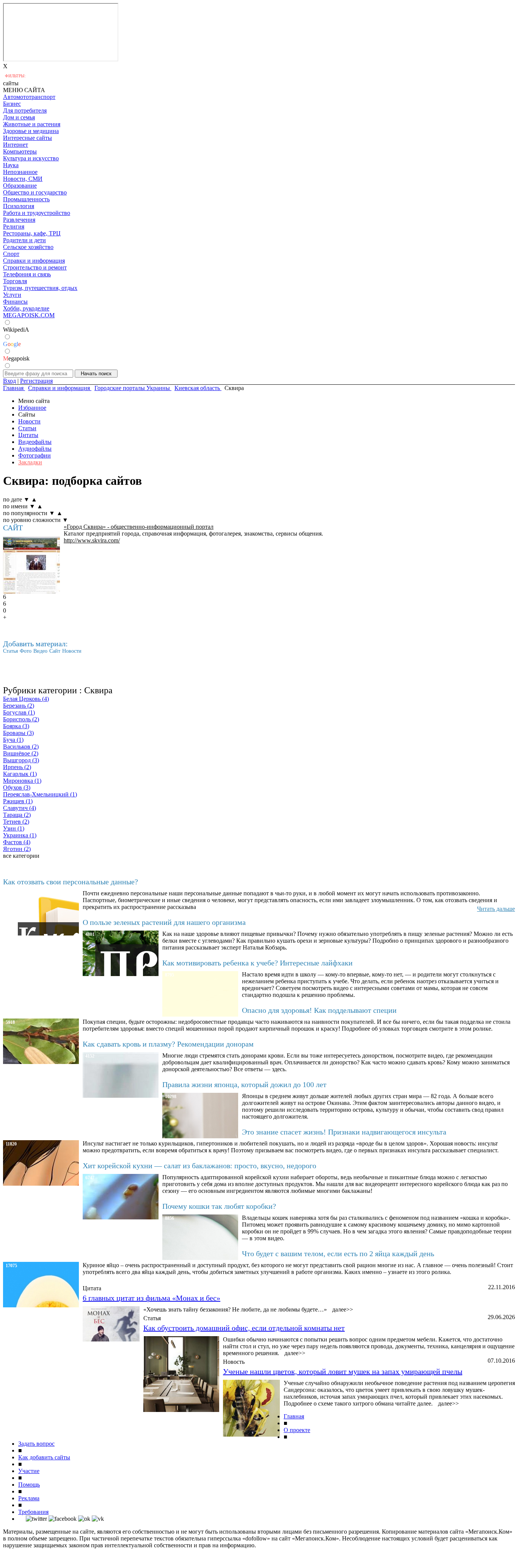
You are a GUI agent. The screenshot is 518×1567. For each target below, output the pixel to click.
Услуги (12, 294)
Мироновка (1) (22, 780)
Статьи (27, 428)
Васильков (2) (21, 746)
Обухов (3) (16, 787)
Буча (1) (13, 739)
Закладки (30, 462)
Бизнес (12, 103)
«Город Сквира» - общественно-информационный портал (138, 526)
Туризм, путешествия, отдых (40, 288)
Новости (29, 421)
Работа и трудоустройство (36, 213)
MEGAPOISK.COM (29, 315)
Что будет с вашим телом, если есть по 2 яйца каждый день (338, 1253)
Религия (13, 226)
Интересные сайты (27, 138)
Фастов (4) (16, 842)
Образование (20, 185)
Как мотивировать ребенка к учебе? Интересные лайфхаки (257, 963)
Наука (11, 165)
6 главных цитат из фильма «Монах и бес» (151, 1298)
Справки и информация (34, 260)
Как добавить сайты (44, 1457)
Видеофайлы (35, 442)
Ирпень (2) (17, 767)
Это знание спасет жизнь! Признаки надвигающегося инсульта (344, 1132)
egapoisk (16, 358)
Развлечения (19, 219)
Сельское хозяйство (28, 247)
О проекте (297, 1430)
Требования (33, 1512)
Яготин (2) (17, 849)
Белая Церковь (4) (26, 699)
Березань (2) (18, 705)
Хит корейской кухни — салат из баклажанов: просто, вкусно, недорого (199, 1165)
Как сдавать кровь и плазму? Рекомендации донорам (168, 1044)
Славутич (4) (19, 808)
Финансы (15, 301)
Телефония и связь (27, 274)
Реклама (28, 1498)
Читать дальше (496, 909)
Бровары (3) (18, 733)
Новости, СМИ (22, 179)
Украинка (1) (19, 835)
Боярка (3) (16, 726)
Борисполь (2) (21, 719)
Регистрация (36, 381)
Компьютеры (20, 151)
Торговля (15, 281)
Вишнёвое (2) (20, 753)
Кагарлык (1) (20, 774)
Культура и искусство (31, 158)
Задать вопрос (36, 1443)
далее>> (342, 1309)
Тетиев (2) (16, 821)
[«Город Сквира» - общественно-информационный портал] (31, 565)
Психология (18, 206)
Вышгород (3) (21, 760)
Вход (9, 381)
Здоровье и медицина (31, 131)
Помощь (29, 1484)
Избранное (32, 407)
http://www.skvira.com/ (92, 540)
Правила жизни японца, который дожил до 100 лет (244, 1084)
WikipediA (16, 329)
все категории (21, 855)
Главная (294, 1416)
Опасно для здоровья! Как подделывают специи (319, 1010)
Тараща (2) (17, 815)
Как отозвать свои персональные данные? (70, 882)
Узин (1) (13, 828)
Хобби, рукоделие (26, 308)
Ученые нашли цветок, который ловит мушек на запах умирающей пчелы (342, 1371)
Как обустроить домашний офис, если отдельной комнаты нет (244, 1328)
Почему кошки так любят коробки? (219, 1206)
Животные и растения (31, 124)
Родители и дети (24, 240)
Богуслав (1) (19, 712)
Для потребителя (25, 110)
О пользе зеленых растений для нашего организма (164, 922)
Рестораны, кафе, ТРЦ (32, 233)
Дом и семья (19, 117)
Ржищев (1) (18, 801)
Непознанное (20, 172)
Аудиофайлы (35, 448)
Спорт (11, 254)
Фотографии (34, 455)
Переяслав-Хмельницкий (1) (40, 794)
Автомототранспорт (29, 97)
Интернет (15, 144)
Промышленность (26, 199)
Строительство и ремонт (35, 267)
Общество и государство (35, 192)
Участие (28, 1471)
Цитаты (28, 435)
